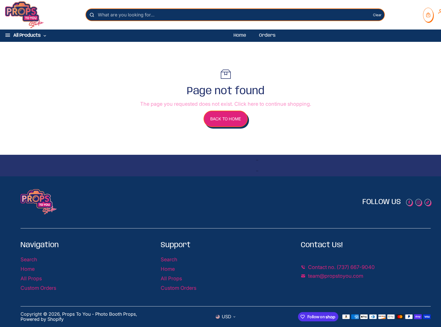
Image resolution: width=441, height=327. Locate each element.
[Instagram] (418, 202)
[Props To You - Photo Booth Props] (24, 15)
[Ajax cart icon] (428, 15)
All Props (31, 278)
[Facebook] (409, 202)
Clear (377, 15)
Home (240, 35)
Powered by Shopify (42, 319)
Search (29, 259)
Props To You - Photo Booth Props (99, 314)
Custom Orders (38, 288)
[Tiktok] (428, 202)
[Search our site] (92, 15)
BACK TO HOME (225, 118)
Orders (267, 35)
